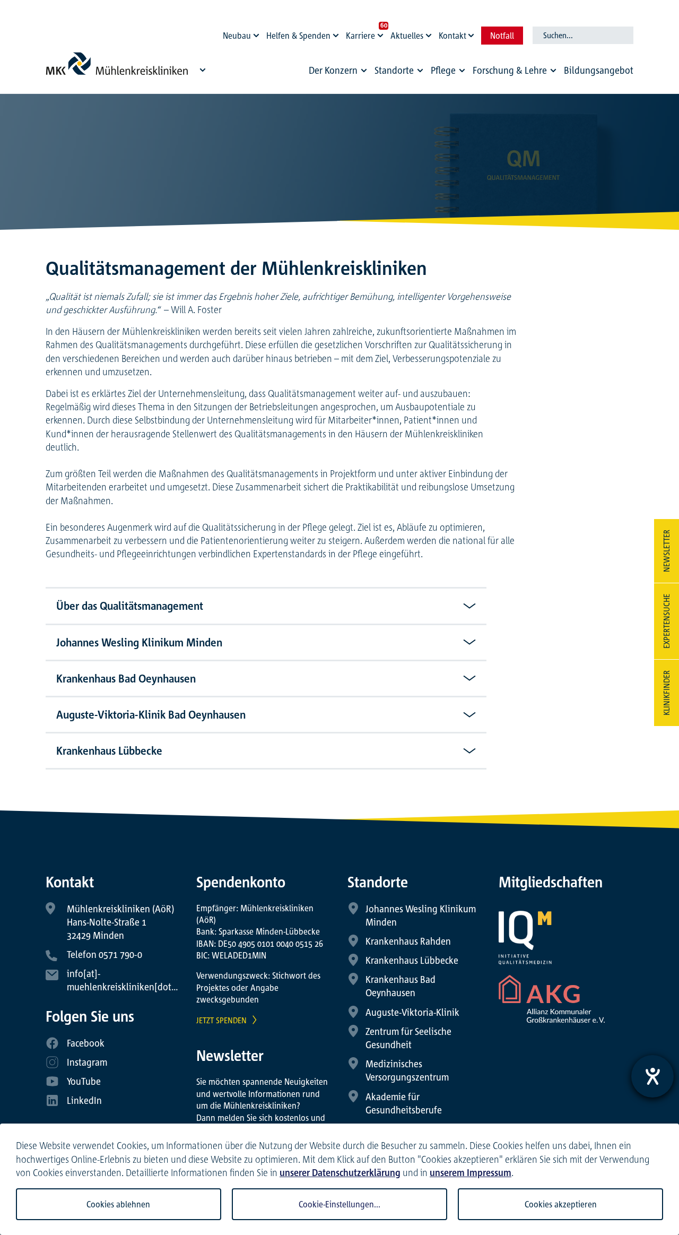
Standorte (394, 70)
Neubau (237, 35)
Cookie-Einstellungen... (339, 1204)
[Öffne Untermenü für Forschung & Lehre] (553, 70)
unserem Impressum (470, 1172)
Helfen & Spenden (298, 35)
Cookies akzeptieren (561, 1204)
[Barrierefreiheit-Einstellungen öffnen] (652, 1076)
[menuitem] (339, 73)
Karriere (360, 35)
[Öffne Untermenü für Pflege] (462, 70)
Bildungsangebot (598, 70)
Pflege (443, 70)
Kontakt (452, 35)
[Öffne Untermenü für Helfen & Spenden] (337, 33)
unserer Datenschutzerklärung (340, 1172)
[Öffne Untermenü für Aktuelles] (430, 33)
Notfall (502, 35)
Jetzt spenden (221, 1020)
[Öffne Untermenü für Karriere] (382, 33)
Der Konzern (333, 70)
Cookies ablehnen (118, 1204)
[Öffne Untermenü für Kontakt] (472, 33)
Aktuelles (406, 35)
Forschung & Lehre (510, 70)
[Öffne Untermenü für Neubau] (257, 33)
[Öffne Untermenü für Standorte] (420, 70)
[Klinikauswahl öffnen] (202, 69)
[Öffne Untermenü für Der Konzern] (364, 70)
